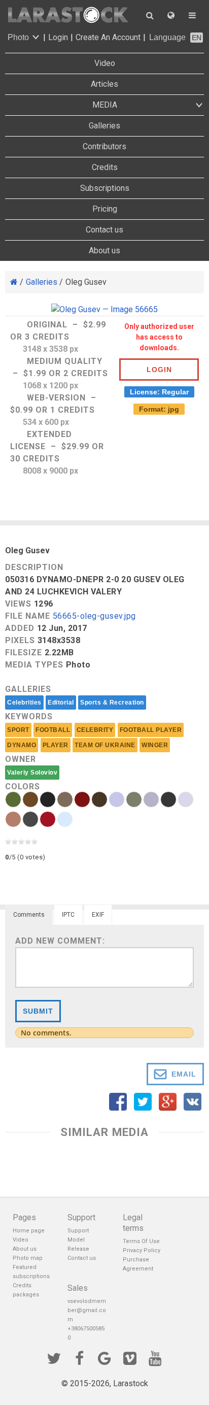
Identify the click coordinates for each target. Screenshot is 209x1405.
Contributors (104, 146)
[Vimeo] (130, 1357)
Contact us (104, 230)
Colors (22, 786)
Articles (104, 84)
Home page (29, 1230)
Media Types (34, 665)
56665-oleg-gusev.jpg (94, 616)
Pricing (104, 209)
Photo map (28, 1258)
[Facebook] (79, 1357)
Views (18, 604)
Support (78, 1230)
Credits (105, 167)
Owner (20, 759)
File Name (27, 616)
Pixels (20, 640)
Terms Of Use (141, 1241)
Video (104, 63)
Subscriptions (104, 188)
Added (19, 628)
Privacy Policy (141, 1250)
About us (104, 250)
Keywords (29, 716)
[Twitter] (54, 1357)
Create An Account (108, 37)
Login (58, 37)
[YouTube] (155, 1357)
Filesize (23, 652)
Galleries (104, 125)
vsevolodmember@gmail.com (86, 1310)
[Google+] (104, 1357)
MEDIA (104, 105)
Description (34, 567)
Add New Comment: (60, 941)
